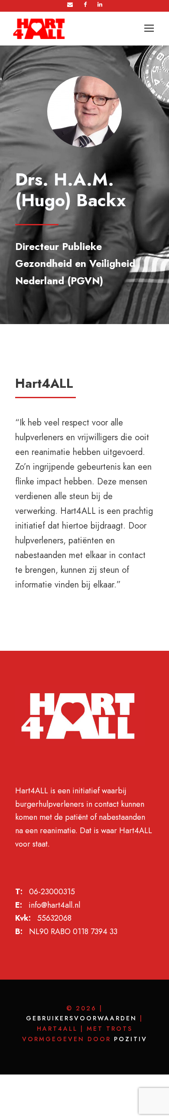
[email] (70, 4)
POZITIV (130, 1039)
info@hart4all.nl (54, 905)
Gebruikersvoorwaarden (81, 1018)
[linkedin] (100, 4)
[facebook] (85, 4)
